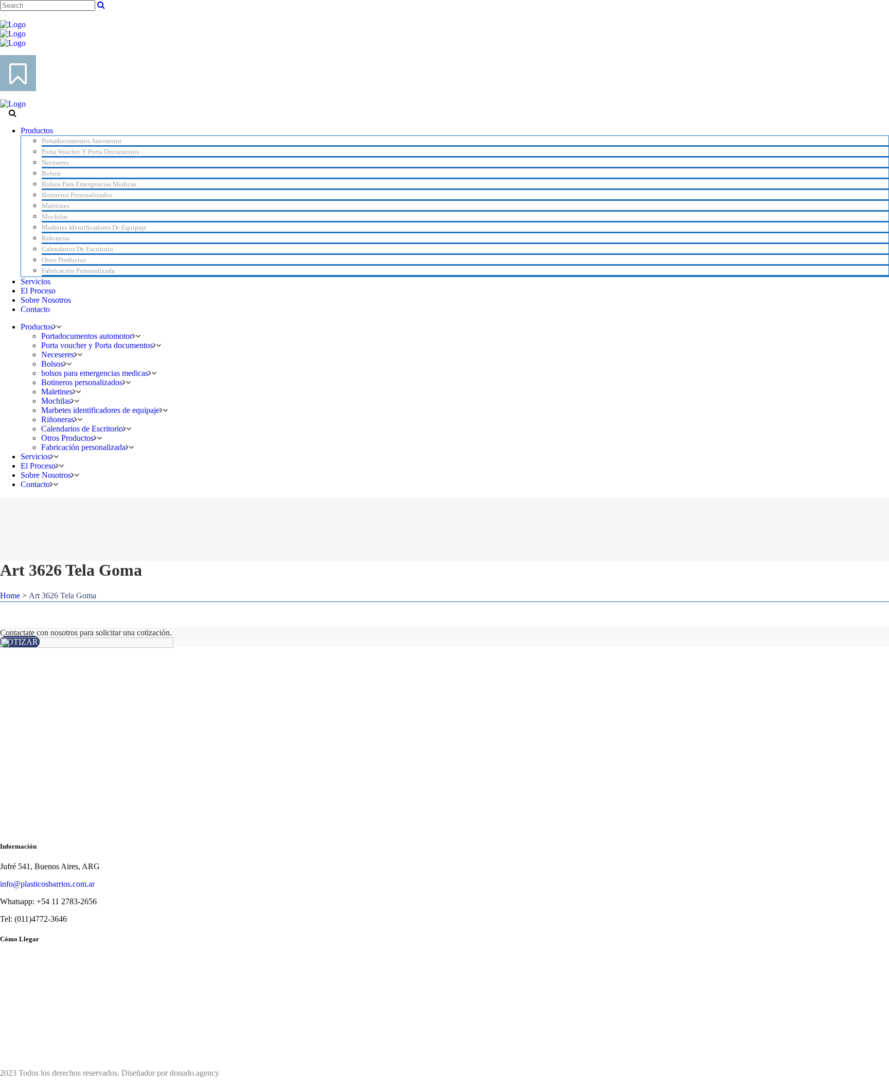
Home (10, 595)
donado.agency (194, 1072)
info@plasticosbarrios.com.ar (47, 884)
